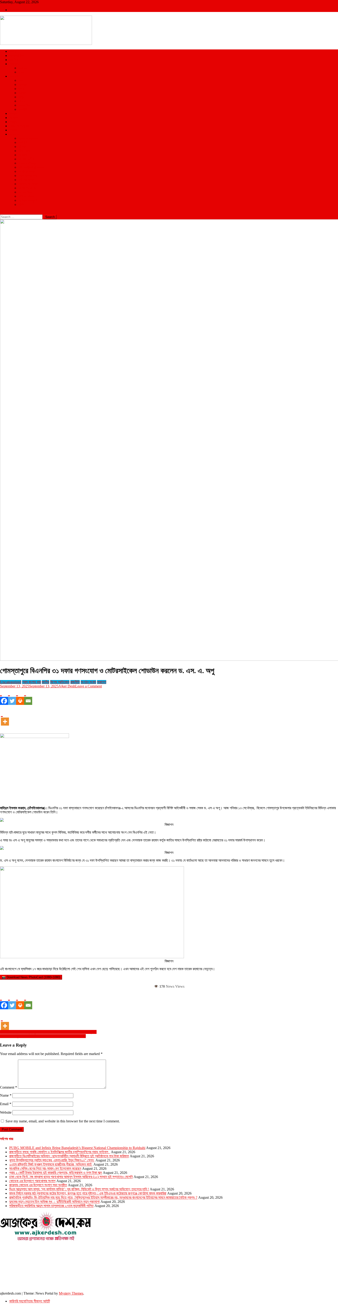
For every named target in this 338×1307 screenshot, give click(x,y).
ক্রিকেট (22, 68)
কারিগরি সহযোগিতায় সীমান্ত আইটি (29, 1301)
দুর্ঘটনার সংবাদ (26, 180)
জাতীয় (13, 51)
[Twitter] (12, 696)
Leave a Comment (88, 686)
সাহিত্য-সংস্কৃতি (28, 200)
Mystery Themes (71, 1293)
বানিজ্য (22, 147)
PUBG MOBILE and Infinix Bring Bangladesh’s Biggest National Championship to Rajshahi (77, 1148)
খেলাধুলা (14, 64)
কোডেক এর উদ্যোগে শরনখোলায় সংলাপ (32, 1181)
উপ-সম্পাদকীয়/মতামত (31, 167)
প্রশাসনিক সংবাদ (28, 184)
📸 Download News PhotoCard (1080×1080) (31, 977)
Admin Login (19, 10)
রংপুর (21, 97)
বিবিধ (21, 204)
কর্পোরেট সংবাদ (27, 171)
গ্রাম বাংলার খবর (27, 175)
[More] (5, 717)
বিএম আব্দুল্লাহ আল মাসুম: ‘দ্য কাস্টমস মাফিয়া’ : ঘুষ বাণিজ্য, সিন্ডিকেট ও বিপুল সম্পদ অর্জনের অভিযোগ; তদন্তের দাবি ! (79, 1189)
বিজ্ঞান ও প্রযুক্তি (19, 126)
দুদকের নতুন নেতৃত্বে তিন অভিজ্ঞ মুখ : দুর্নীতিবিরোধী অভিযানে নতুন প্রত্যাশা (54, 1202)
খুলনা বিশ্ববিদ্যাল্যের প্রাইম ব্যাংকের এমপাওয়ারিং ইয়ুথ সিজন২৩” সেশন (52, 1160)
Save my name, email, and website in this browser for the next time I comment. (63, 1121)
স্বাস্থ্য (13, 122)
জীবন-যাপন (24, 151)
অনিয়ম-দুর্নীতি (26, 159)
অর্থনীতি (23, 142)
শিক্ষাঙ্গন (13, 130)
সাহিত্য (22, 155)
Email (5, 1104)
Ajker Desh (66, 686)
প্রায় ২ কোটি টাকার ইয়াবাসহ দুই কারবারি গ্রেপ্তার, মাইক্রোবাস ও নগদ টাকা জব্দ (55, 1173)
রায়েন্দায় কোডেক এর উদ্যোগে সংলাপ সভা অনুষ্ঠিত (38, 1185)
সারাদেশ (13, 76)
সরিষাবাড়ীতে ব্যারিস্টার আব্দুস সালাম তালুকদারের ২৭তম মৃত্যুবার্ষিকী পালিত (51, 1206)
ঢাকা (20, 80)
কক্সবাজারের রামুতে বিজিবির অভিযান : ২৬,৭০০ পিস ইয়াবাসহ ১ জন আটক (43, 1036)
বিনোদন (13, 118)
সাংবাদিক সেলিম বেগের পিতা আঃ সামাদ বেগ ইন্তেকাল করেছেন (45, 1168)
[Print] (20, 696)
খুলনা (21, 89)
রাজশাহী (23, 109)
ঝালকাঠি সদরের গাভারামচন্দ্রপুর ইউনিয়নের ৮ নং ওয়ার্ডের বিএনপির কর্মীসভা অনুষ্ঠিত (48, 1032)
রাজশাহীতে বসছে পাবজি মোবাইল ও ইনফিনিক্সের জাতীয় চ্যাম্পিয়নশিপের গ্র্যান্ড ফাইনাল (59, 1152)
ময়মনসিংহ (24, 105)
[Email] (28, 696)
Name (5, 1095)
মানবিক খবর (25, 192)
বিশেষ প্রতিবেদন (28, 188)
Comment (8, 1087)
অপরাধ (13, 113)
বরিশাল (22, 93)
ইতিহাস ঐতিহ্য (27, 163)
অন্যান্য (14, 134)
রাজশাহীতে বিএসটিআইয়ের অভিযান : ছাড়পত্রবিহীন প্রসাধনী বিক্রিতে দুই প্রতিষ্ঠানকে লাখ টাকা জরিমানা (69, 1156)
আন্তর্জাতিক (16, 55)
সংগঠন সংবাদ (26, 196)
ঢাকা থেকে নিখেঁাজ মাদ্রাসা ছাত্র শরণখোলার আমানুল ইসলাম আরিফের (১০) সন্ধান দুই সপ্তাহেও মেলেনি (71, 1177)
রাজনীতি (14, 60)
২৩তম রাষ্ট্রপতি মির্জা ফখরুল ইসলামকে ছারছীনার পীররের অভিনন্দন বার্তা (50, 1164)
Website (5, 1112)
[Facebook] (4, 696)
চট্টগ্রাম (22, 84)
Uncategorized (10, 682)
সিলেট (21, 101)
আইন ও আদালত (28, 138)
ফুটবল (21, 72)
